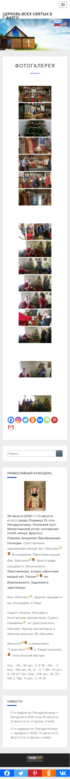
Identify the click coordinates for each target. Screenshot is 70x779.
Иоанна (24, 612)
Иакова (27, 629)
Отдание (13, 538)
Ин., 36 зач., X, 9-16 (31, 665)
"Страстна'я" (16, 650)
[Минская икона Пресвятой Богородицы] (22, 644)
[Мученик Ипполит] (31, 597)
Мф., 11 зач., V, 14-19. (31, 678)
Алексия (13, 634)
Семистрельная (49, 650)
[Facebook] (11, 420)
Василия (46, 634)
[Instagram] (18, 420)
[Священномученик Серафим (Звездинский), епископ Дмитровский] (24, 623)
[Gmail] (11, 427)
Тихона (30, 576)
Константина (16, 618)
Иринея (39, 597)
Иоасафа (38, 612)
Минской (13, 644)
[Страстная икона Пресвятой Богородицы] (28, 650)
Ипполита (22, 597)
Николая (13, 629)
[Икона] (35, 497)
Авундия (53, 597)
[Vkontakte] (40, 420)
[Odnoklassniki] (32, 420)
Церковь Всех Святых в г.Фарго (27, 15)
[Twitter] (25, 420)
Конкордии (21, 603)
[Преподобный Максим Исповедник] (60, 548)
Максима (51, 548)
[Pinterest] (54, 420)
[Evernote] (47, 420)
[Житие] (30, 560)
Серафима (15, 623)
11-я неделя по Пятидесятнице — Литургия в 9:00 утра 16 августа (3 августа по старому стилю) (34, 717)
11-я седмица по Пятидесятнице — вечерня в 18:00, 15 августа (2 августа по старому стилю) (34, 733)
